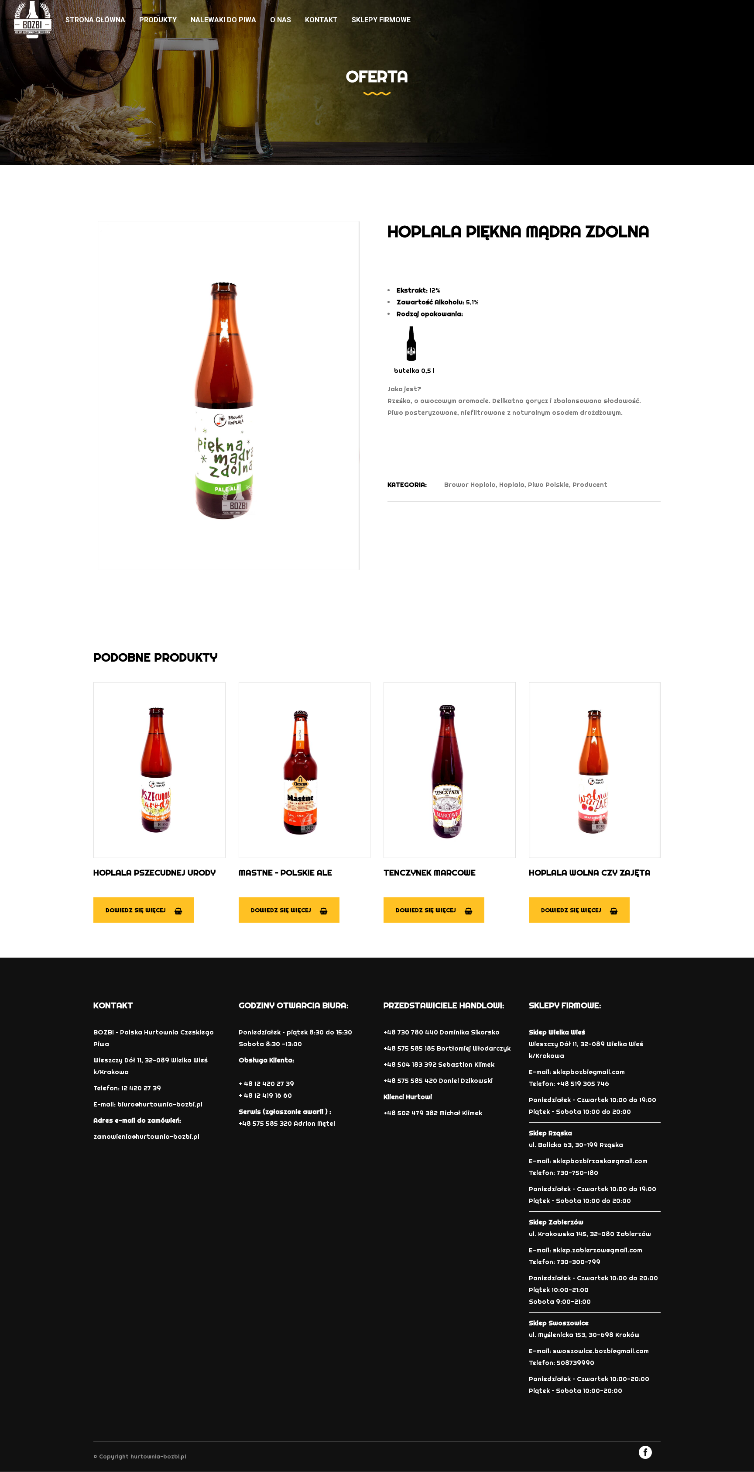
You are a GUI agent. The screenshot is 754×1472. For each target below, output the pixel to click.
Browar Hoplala (470, 484)
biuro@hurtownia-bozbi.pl (159, 1104)
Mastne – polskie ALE (285, 872)
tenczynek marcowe (430, 872)
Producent (589, 484)
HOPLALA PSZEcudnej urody (154, 872)
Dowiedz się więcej (136, 910)
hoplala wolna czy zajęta (590, 872)
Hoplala (511, 484)
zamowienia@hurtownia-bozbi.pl (146, 1136)
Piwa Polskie (548, 484)
